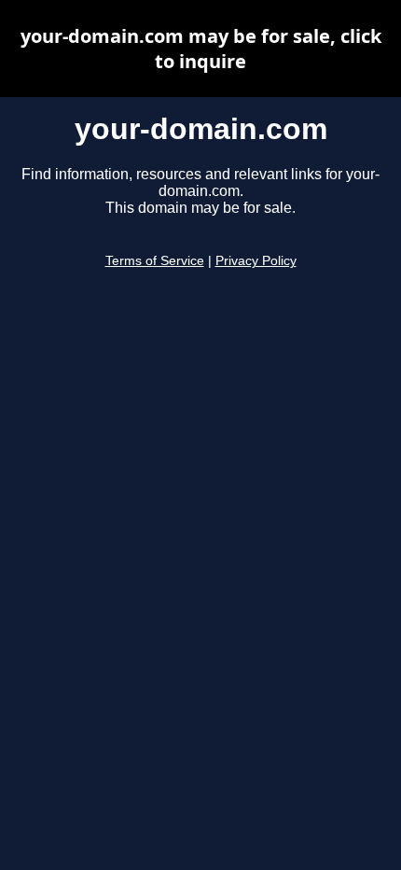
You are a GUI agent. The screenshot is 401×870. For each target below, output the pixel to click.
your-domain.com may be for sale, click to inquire (201, 48)
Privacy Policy (256, 261)
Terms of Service (154, 261)
